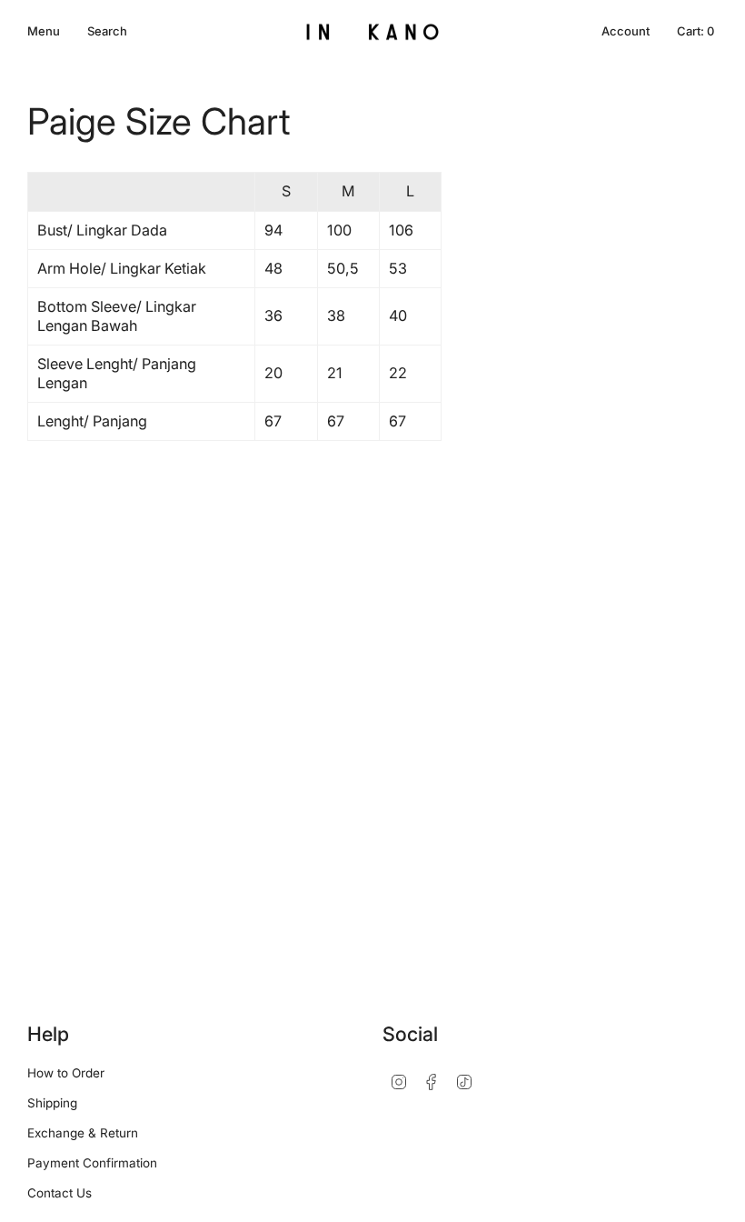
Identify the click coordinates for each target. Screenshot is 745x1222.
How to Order (65, 1073)
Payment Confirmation (92, 1163)
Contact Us (59, 1193)
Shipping (52, 1103)
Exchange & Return (82, 1133)
